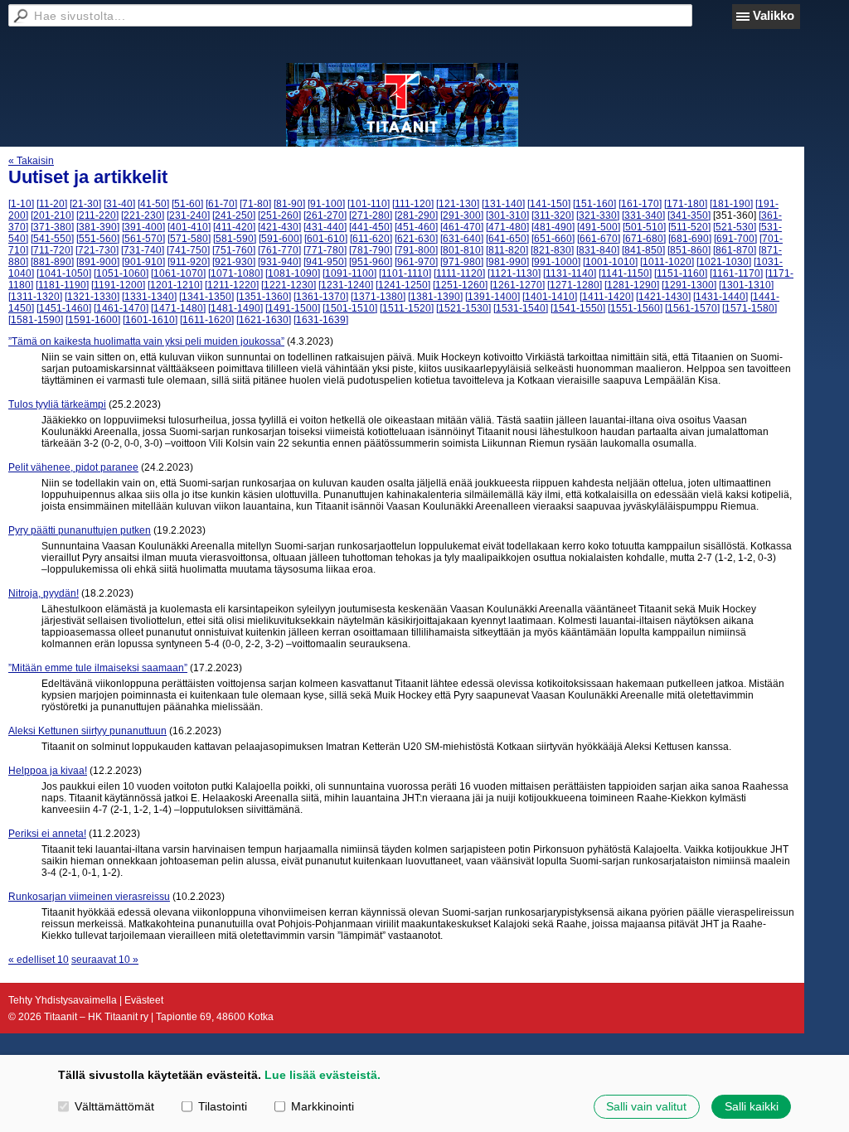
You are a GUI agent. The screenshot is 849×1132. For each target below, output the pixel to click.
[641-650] (507, 238)
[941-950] (325, 262)
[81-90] (289, 204)
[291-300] (461, 215)
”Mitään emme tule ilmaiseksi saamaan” (97, 668)
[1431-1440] (720, 296)
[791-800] (416, 250)
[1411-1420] (606, 296)
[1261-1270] (517, 285)
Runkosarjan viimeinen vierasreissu (89, 896)
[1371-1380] (378, 296)
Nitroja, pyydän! (43, 593)
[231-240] (188, 215)
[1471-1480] (178, 308)
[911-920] (188, 262)
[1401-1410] (549, 296)
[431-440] (325, 227)
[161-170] (640, 204)
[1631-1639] (321, 320)
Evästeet (143, 1000)
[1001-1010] (610, 262)
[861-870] (734, 250)
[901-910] (143, 262)
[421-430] (279, 227)
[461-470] (461, 227)
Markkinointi (322, 1106)
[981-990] (507, 262)
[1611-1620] (207, 320)
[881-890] (52, 262)
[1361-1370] (321, 296)
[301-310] (507, 215)
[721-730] (97, 250)
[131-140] (503, 204)
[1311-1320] (35, 296)
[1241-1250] (403, 285)
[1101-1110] (405, 273)
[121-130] (457, 204)
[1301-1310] (746, 285)
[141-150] (548, 204)
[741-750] (188, 250)
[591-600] (280, 238)
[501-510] (644, 227)
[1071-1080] (235, 273)
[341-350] (689, 215)
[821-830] (552, 250)
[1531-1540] (520, 308)
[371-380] (52, 227)
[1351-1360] (263, 296)
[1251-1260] (460, 285)
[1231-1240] (345, 285)
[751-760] (233, 250)
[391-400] (143, 227)
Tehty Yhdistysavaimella (62, 1000)
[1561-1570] (692, 308)
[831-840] (597, 250)
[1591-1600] (92, 320)
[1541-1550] (578, 308)
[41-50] (153, 204)
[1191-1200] (118, 285)
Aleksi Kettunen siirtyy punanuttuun (87, 731)
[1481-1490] (235, 308)
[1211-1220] (232, 285)
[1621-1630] (263, 320)
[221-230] (142, 215)
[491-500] (598, 227)
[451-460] (416, 227)
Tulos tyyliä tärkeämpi (57, 404)
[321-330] (597, 215)
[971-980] (461, 262)
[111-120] (413, 204)
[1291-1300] (689, 285)
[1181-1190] (62, 285)
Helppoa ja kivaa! (47, 770)
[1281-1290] (631, 285)
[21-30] (85, 204)
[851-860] (689, 250)
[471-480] (507, 227)
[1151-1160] (680, 273)
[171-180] (685, 204)
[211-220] (97, 215)
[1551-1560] (635, 308)
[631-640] (461, 238)
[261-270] (325, 215)
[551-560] (97, 238)
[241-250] (233, 215)
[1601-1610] (150, 320)
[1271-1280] (574, 285)
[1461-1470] (121, 308)
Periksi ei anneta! (47, 833)
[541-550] (52, 238)
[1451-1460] (63, 308)
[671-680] (644, 238)
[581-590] (234, 238)
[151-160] (594, 204)
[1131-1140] (569, 273)
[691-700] (735, 238)
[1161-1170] (736, 273)
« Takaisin (31, 161)
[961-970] (416, 262)
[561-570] (143, 238)
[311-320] (552, 215)
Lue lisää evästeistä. (322, 1074)
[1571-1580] (749, 308)
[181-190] (731, 204)
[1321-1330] (92, 296)
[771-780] (325, 250)
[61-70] (221, 204)
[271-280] (370, 215)
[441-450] (370, 227)
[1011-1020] (667, 262)
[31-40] (119, 204)
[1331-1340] (149, 296)
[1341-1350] (206, 296)
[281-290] (416, 215)
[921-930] (233, 262)
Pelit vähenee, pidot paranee (73, 467)
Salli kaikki (752, 1106)
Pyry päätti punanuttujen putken (79, 530)
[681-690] (689, 238)
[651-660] (553, 238)
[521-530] (734, 227)
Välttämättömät (114, 1106)
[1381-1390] (435, 296)
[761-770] (279, 250)
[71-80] (255, 204)
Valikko (773, 15)
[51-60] (187, 204)
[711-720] (52, 250)
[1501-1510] (350, 308)
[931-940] (279, 262)
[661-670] (598, 238)
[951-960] (370, 262)
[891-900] (97, 262)
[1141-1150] (625, 273)
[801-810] (461, 250)
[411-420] (234, 227)
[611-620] (371, 238)
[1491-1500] (292, 308)
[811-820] (507, 250)
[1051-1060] (121, 273)
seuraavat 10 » (104, 959)
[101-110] (368, 204)
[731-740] (142, 250)
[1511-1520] (407, 308)
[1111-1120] (459, 273)
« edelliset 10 (38, 959)
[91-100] (326, 204)
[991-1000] (555, 262)
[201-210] (52, 215)
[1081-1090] (292, 273)
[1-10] (21, 204)
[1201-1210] (175, 285)
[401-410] (189, 227)
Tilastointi (222, 1106)
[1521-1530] (463, 308)
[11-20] (51, 204)
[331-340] (643, 215)
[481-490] (553, 227)
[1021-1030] (723, 262)
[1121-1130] (514, 273)
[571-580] (189, 238)
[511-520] (689, 227)
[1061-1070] (178, 273)
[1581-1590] (35, 320)
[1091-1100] (349, 273)
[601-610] (325, 238)
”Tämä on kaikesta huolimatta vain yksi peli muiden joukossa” (146, 341)
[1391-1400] (492, 296)
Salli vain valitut (646, 1106)
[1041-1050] (63, 273)
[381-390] (97, 227)
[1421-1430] (663, 296)
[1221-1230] (288, 285)
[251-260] (279, 215)
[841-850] (643, 250)
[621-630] (416, 238)
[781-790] (370, 250)
